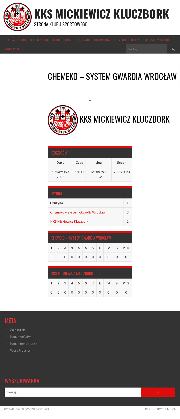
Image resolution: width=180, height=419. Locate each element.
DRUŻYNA (84, 39)
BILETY (135, 39)
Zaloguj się (18, 330)
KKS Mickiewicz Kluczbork (101, 13)
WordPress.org (21, 350)
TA (108, 248)
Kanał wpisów (20, 336)
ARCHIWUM (12, 48)
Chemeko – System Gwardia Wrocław (77, 212)
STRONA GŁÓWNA (15, 39)
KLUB (56, 39)
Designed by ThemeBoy (160, 409)
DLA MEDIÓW (102, 39)
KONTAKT (120, 39)
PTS (126, 248)
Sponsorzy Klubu (156, 39)
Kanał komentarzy (23, 343)
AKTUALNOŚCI (40, 39)
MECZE (69, 39)
